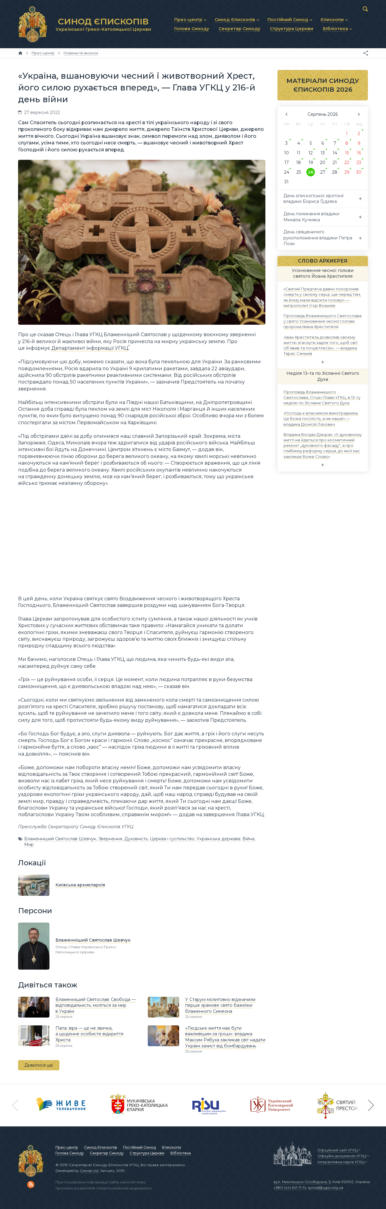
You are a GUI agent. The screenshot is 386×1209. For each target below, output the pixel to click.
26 (310, 172)
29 (347, 172)
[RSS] (30, 1184)
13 (323, 153)
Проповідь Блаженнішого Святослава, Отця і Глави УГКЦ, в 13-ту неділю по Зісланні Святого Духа (321, 397)
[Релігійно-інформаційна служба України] (209, 1105)
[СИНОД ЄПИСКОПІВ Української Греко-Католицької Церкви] (32, 24)
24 (286, 172)
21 (335, 162)
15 (347, 153)
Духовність (136, 838)
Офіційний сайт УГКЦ (338, 1150)
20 (322, 162)
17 (286, 162)
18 (298, 162)
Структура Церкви (147, 1153)
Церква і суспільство (172, 838)
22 (346, 162)
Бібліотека (180, 1153)
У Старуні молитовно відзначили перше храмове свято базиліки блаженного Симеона (220, 1005)
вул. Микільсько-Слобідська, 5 (302, 1181)
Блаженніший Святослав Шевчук (60, 838)
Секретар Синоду (107, 1153)
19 (310, 162)
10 (286, 153)
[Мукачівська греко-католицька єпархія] (139, 1105)
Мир (29, 844)
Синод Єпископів (100, 1147)
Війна (248, 838)
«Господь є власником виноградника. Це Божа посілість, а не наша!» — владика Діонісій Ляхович (321, 418)
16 (359, 153)
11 (298, 153)
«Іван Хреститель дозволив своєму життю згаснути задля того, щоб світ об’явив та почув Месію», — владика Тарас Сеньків (320, 345)
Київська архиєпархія (80, 885)
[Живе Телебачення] (61, 1105)
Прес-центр (66, 1147)
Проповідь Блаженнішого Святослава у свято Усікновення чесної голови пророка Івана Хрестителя (322, 321)
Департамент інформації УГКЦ (89, 348)
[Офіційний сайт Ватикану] (337, 1105)
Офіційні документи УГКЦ (342, 1156)
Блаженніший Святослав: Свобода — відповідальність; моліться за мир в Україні (95, 1005)
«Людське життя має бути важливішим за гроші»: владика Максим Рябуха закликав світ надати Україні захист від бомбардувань (225, 1037)
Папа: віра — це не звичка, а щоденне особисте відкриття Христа (89, 1034)
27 (322, 172)
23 (358, 162)
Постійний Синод (139, 1147)
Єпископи (171, 1147)
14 (335, 153)
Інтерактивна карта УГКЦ (341, 1162)
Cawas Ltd (89, 1170)
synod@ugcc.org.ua (325, 1187)
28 (334, 172)
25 (298, 172)
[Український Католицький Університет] (271, 1105)
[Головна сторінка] (20, 53)
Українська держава (218, 838)
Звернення (110, 838)
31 (286, 182)
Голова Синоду (69, 1153)
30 (359, 172)
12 (310, 153)
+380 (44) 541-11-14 (290, 1187)
